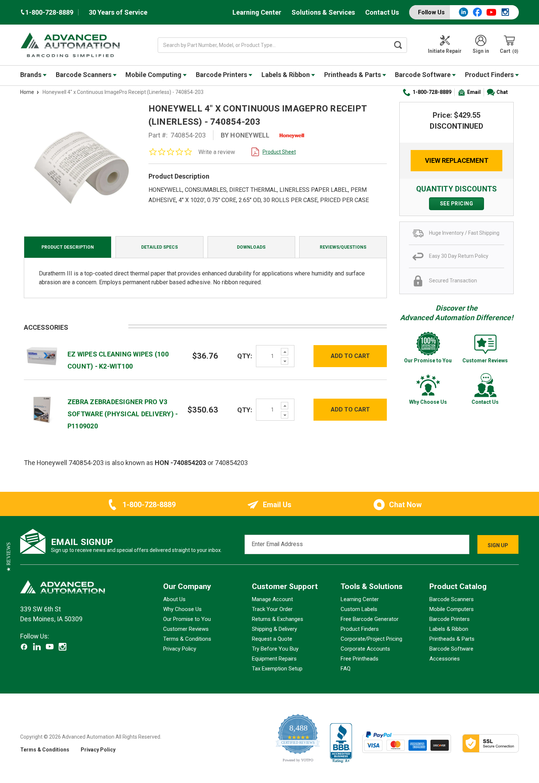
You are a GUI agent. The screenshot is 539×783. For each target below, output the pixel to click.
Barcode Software (423, 74)
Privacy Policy (179, 648)
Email (474, 92)
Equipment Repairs (274, 658)
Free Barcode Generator (370, 619)
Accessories (444, 658)
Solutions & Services (323, 12)
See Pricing (456, 203)
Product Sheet (279, 152)
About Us (174, 599)
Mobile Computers (451, 609)
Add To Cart (350, 355)
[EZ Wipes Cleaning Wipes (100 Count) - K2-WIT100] (42, 355)
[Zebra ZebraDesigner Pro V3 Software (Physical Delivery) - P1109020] (42, 409)
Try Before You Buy (275, 648)
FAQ (346, 668)
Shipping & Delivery (274, 629)
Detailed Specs (159, 247)
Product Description (67, 247)
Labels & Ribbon (286, 74)
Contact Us (382, 12)
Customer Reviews (186, 629)
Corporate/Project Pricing (371, 639)
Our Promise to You (187, 619)
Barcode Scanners (84, 74)
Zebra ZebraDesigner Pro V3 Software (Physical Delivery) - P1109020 (122, 414)
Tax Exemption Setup (277, 668)
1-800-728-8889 (431, 92)
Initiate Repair (445, 51)
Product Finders (490, 74)
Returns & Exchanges (277, 619)
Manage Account (272, 599)
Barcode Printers (222, 74)
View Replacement (456, 160)
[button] (8, 557)
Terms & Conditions (187, 639)
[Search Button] (398, 45)
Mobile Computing (154, 74)
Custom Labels (359, 609)
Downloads (251, 247)
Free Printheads (359, 658)
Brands (31, 74)
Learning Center (256, 12)
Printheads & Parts (353, 74)
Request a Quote (272, 639)
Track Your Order (272, 609)
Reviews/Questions (343, 247)
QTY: (244, 356)
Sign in (481, 51)
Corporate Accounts (365, 648)
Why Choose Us (182, 609)
